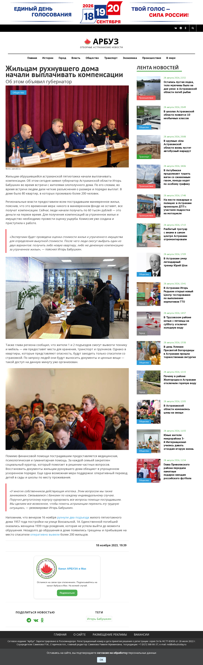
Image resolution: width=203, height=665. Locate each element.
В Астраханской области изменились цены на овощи (177, 409)
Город (62, 58)
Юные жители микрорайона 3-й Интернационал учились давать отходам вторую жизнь (179, 441)
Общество (92, 58)
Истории (47, 58)
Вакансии (141, 634)
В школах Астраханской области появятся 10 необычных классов (179, 115)
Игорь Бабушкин (99, 619)
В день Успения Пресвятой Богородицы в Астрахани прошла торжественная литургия (180, 352)
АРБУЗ (101, 43)
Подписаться (67, 593)
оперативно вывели (45, 534)
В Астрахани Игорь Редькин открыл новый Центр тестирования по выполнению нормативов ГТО (178, 294)
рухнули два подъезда (73, 517)
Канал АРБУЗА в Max (72, 568)
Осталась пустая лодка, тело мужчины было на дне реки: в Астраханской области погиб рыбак (180, 87)
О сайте (79, 634)
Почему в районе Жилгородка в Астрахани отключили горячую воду (180, 379)
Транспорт (111, 58)
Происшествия (151, 58)
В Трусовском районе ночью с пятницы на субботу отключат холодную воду (177, 322)
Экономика (130, 58)
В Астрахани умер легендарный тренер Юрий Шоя (175, 262)
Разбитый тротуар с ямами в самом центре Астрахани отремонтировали (175, 234)
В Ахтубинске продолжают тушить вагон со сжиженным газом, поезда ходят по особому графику (177, 177)
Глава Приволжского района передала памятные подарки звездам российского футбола (177, 471)
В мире (171, 58)
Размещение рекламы (110, 634)
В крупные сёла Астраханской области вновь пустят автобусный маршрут (177, 146)
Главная (32, 58)
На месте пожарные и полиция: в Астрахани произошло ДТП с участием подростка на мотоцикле (178, 206)
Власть (76, 58)
